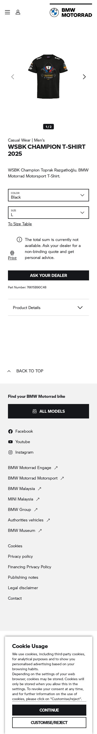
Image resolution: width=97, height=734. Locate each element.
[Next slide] (84, 77)
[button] (7, 12)
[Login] (18, 10)
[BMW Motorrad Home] (71, 12)
